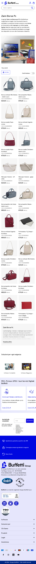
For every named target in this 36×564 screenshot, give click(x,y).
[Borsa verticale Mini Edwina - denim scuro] (9, 84)
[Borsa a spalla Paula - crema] (9, 112)
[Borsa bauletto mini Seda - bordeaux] (9, 276)
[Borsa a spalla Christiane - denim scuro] (27, 139)
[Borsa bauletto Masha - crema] (27, 194)
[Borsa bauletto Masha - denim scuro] (27, 84)
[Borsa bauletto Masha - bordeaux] (9, 303)
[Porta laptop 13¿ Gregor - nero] (27, 221)
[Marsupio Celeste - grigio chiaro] (27, 166)
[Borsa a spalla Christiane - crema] (9, 248)
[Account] (30, 3)
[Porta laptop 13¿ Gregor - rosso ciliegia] (27, 303)
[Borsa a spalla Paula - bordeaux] (9, 139)
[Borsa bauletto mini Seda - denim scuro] (9, 194)
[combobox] (18, 8)
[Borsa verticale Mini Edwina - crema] (27, 248)
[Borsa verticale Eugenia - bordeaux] (9, 221)
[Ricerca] (32, 8)
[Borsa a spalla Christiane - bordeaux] (27, 276)
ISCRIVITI (30, 420)
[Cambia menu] (2, 3)
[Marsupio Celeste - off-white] (9, 166)
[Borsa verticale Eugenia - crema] (27, 112)
